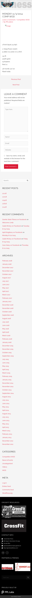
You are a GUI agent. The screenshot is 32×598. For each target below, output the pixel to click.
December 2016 (7, 305)
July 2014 (5, 400)
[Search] (28, 577)
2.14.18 (4, 207)
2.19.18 (4, 200)
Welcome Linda (7, 222)
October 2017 (6, 274)
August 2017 (6, 278)
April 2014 (5, 410)
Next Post (16, 85)
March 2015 (6, 373)
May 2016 (5, 329)
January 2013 (6, 437)
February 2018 (7, 261)
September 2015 (8, 356)
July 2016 (5, 322)
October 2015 (6, 352)
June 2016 (5, 325)
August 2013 (6, 414)
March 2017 (6, 295)
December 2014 (7, 383)
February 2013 (7, 434)
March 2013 (6, 430)
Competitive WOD (23, 20)
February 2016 (7, 339)
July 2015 (5, 359)
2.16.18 (4, 203)
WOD (4, 470)
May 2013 (5, 424)
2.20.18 (4, 197)
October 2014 (6, 390)
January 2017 (6, 301)
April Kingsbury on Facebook (12, 232)
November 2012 (7, 444)
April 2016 (5, 332)
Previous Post (16, 79)
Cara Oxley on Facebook (10, 245)
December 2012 (7, 441)
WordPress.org (7, 493)
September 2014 (8, 393)
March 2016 (6, 335)
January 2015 (6, 380)
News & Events (7, 460)
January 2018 (6, 264)
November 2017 (7, 271)
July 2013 (5, 417)
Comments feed (8, 490)
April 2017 (5, 291)
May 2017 (5, 288)
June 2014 (5, 403)
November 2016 (7, 308)
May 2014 (5, 407)
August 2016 (6, 318)
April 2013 (5, 427)
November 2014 (7, 386)
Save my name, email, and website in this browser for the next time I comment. (14, 158)
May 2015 (5, 366)
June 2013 (5, 420)
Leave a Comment (8, 20)
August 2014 (6, 397)
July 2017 (5, 281)
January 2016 (6, 342)
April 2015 (5, 369)
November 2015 (7, 349)
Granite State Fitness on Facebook (14, 219)
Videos (4, 467)
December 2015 (7, 346)
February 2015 (7, 376)
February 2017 (7, 298)
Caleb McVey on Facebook (11, 226)
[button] (16, 1)
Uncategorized (7, 463)
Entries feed (6, 486)
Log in (4, 483)
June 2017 (5, 284)
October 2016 (7, 312)
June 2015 (5, 363)
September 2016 (8, 315)
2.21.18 (4, 193)
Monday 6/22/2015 (9, 235)
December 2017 (7, 267)
